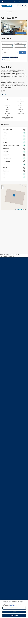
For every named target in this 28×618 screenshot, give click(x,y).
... (1, 12)
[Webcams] (14, 2)
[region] (14, 609)
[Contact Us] (8, 2)
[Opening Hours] (3, 2)
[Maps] (25, 2)
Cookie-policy (13, 605)
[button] (14, 195)
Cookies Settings (14, 608)
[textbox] (14, 81)
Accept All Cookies (14, 615)
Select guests (5, 49)
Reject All (14, 611)
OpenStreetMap (19, 209)
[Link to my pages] (19, 5)
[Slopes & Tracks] (19, 2)
